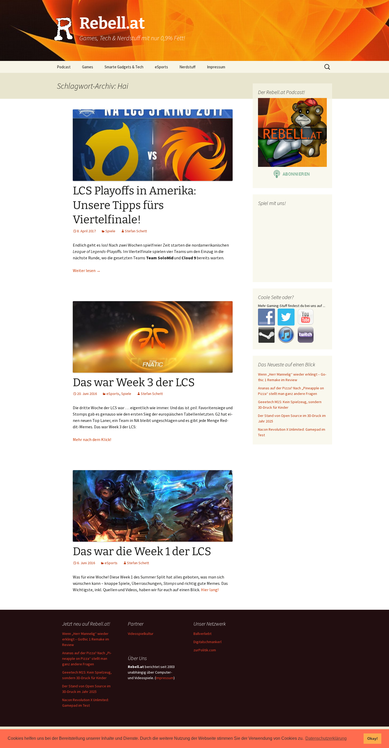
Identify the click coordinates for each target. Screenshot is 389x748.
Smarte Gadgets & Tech (124, 66)
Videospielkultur (140, 633)
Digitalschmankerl (207, 641)
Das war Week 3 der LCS (134, 382)
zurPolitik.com (204, 650)
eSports (161, 66)
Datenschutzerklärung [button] (326, 738)
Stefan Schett (136, 231)
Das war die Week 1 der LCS (142, 551)
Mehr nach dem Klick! (92, 439)
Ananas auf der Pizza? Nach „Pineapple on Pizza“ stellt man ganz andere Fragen (86, 658)
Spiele (110, 231)
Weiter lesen (87, 270)
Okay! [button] (372, 738)
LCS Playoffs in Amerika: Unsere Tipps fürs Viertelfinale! (134, 205)
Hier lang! (210, 589)
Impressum (216, 66)
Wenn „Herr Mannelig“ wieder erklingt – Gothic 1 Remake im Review (85, 639)
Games (87, 66)
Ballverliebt (202, 633)
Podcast (64, 66)
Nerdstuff (187, 66)
